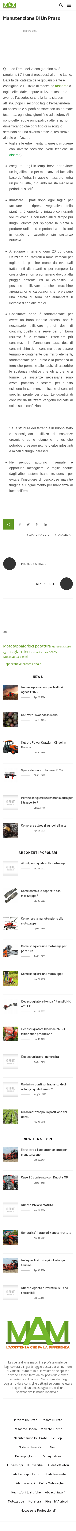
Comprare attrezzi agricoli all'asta (43, 825)
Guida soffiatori (58, 1465)
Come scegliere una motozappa (42, 974)
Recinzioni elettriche (26, 1492)
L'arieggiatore (51, 1456)
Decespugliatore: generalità (40, 1056)
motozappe (16, 1501)
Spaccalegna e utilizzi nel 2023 (42, 770)
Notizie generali (30, 1447)
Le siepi (57, 1438)
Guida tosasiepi (24, 1483)
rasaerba (61, 86)
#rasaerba (63, 534)
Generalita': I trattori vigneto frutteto (46, 1232)
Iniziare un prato (25, 1420)
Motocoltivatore (61, 646)
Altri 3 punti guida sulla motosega (43, 863)
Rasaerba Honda (25, 1429)
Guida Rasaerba (55, 1474)
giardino (22, 651)
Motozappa (13, 646)
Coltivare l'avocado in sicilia (39, 715)
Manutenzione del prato (30, 1438)
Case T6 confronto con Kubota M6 (44, 1177)
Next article (45, 583)
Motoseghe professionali (38, 1510)
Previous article (33, 563)
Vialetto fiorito (51, 1429)
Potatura (34, 1501)
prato (53, 652)
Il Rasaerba (35, 1465)
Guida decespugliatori (25, 1474)
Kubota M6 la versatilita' (37, 1205)
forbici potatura (37, 646)
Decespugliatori (26, 1456)
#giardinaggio (39, 534)
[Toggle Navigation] (5, 632)
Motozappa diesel (16, 657)
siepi (53, 1447)
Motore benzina (39, 652)
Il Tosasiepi (15, 1465)
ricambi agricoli (56, 1501)
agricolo (8, 652)
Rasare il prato (52, 1420)
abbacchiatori (55, 1492)
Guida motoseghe (51, 1483)
